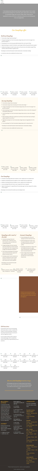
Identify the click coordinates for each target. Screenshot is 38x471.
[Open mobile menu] (37, 2)
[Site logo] (3, 2)
